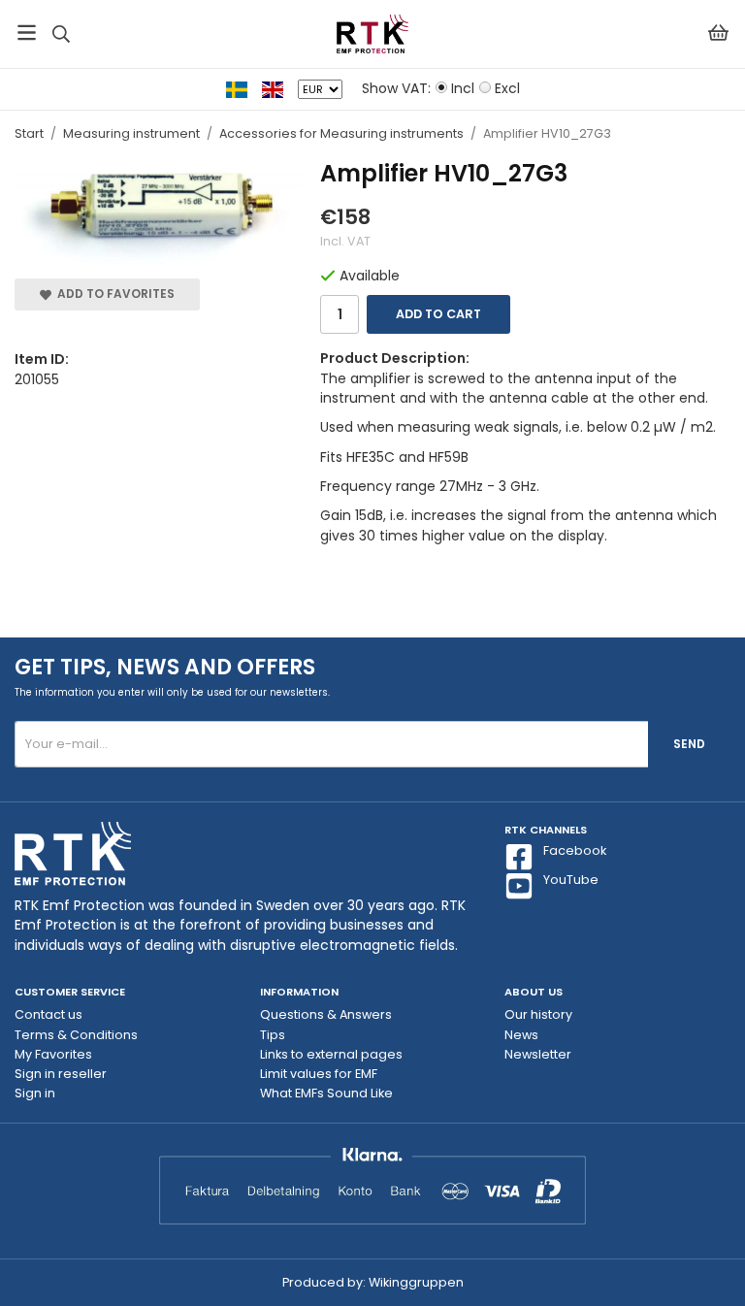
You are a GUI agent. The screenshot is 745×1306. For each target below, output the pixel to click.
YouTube (571, 879)
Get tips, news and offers (165, 667)
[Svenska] (244, 88)
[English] (280, 88)
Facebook (574, 850)
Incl (462, 88)
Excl (507, 88)
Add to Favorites (113, 293)
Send (689, 743)
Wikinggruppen (416, 1282)
